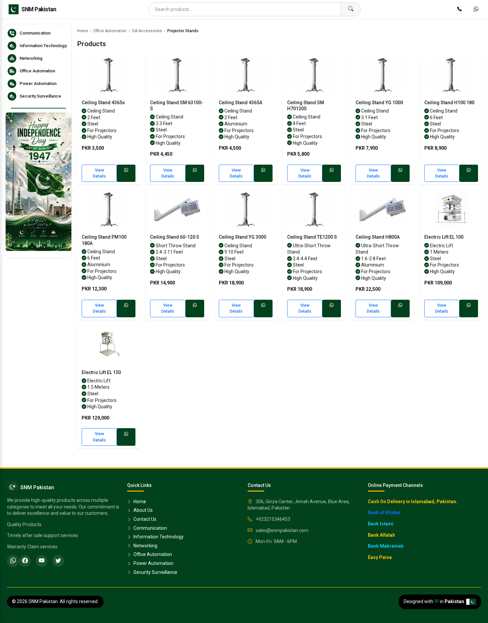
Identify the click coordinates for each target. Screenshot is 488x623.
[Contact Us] (459, 9)
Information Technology (158, 536)
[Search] (351, 9)
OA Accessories (147, 31)
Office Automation (109, 31)
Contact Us (144, 519)
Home (82, 31)
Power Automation (152, 563)
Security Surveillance (154, 572)
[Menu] (12, 9)
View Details (99, 173)
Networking (144, 545)
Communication (149, 528)
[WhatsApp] (476, 9)
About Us (142, 510)
